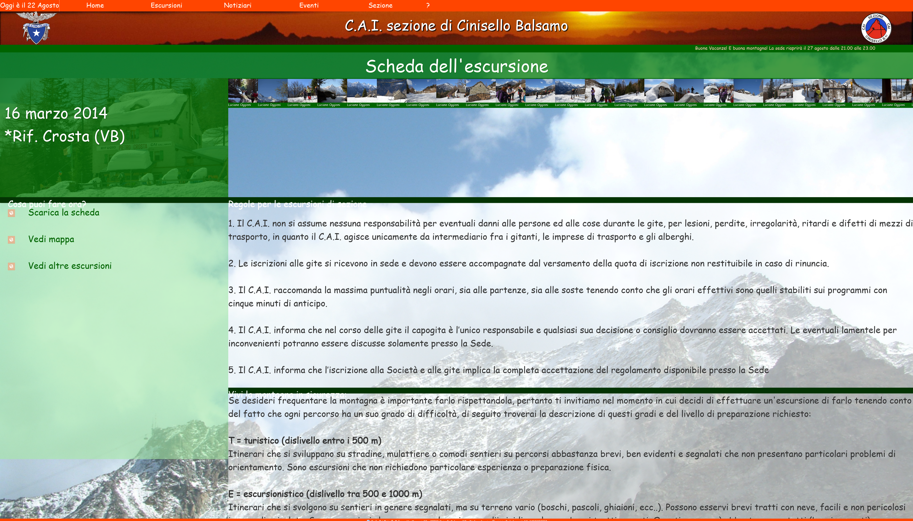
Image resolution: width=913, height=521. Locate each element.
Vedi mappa (51, 238)
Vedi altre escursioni (70, 265)
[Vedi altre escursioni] (11, 265)
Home (95, 5)
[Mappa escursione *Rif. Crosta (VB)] (11, 238)
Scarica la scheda (63, 212)
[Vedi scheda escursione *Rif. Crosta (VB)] (11, 212)
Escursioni (166, 5)
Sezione (380, 5)
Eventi (309, 5)
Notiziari (238, 5)
